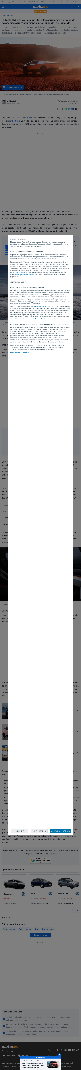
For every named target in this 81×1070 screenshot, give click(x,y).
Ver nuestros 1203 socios (19, 353)
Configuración (39, 831)
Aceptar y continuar (60, 831)
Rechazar (20, 831)
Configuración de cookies (25, 274)
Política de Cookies (17, 272)
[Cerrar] (59, 1054)
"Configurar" (19, 319)
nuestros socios (41, 306)
